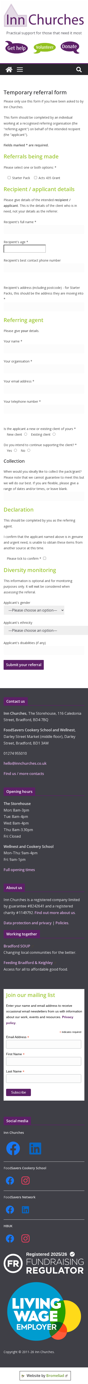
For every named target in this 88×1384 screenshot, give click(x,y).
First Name (15, 1054)
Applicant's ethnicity (18, 622)
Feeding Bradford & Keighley (28, 962)
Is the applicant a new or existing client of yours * (40, 429)
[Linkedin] (37, 1148)
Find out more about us (55, 912)
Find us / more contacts (24, 773)
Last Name (15, 1071)
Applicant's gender (17, 602)
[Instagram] (27, 1180)
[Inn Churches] (9, 69)
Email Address (17, 1037)
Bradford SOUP (17, 946)
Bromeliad (55, 1375)
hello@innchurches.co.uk (25, 763)
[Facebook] (15, 1148)
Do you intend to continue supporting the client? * (40, 445)
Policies (62, 922)
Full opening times (19, 869)
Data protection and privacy (28, 922)
